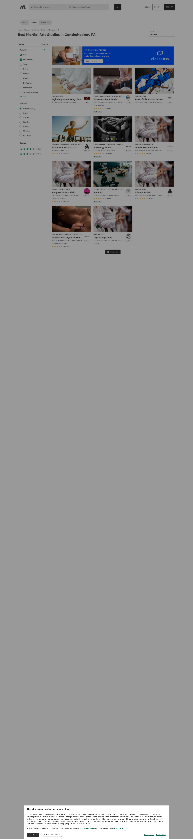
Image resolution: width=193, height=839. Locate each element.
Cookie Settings (52, 835)
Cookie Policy (161, 835)
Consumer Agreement (90, 828)
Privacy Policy (119, 828)
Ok (33, 835)
